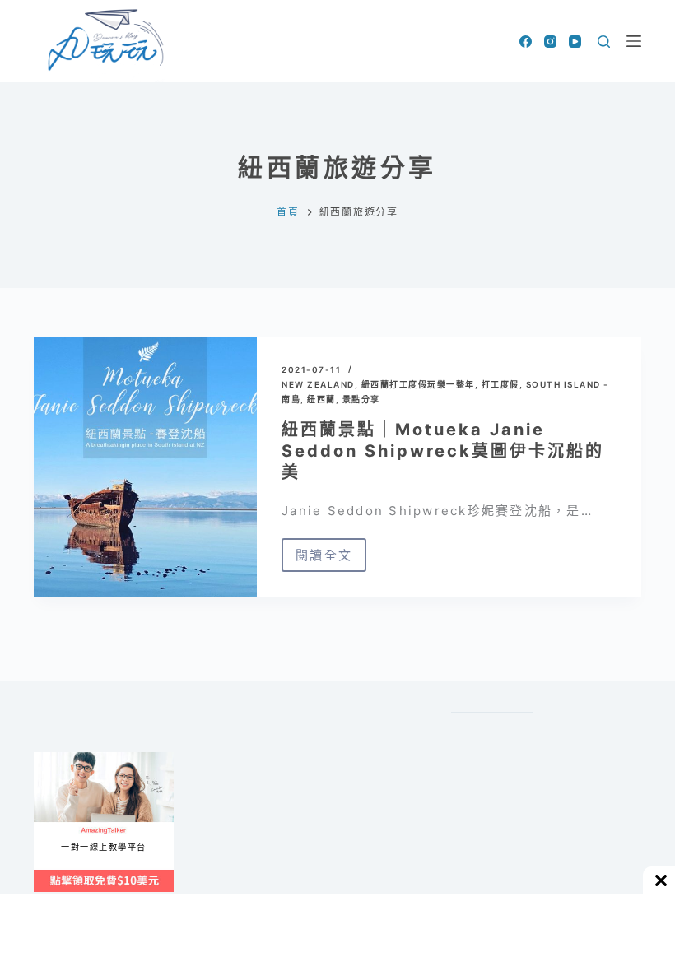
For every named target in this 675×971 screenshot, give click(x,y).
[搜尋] (604, 41)
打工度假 (500, 384)
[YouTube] (575, 41)
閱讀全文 (331, 559)
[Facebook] (525, 41)
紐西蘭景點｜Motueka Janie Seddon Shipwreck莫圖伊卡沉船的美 (443, 451)
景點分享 (361, 399)
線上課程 (50, 759)
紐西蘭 (321, 399)
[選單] (633, 41)
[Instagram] (550, 41)
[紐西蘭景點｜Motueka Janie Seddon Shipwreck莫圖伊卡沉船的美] (145, 467)
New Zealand (318, 384)
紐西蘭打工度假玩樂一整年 (418, 384)
